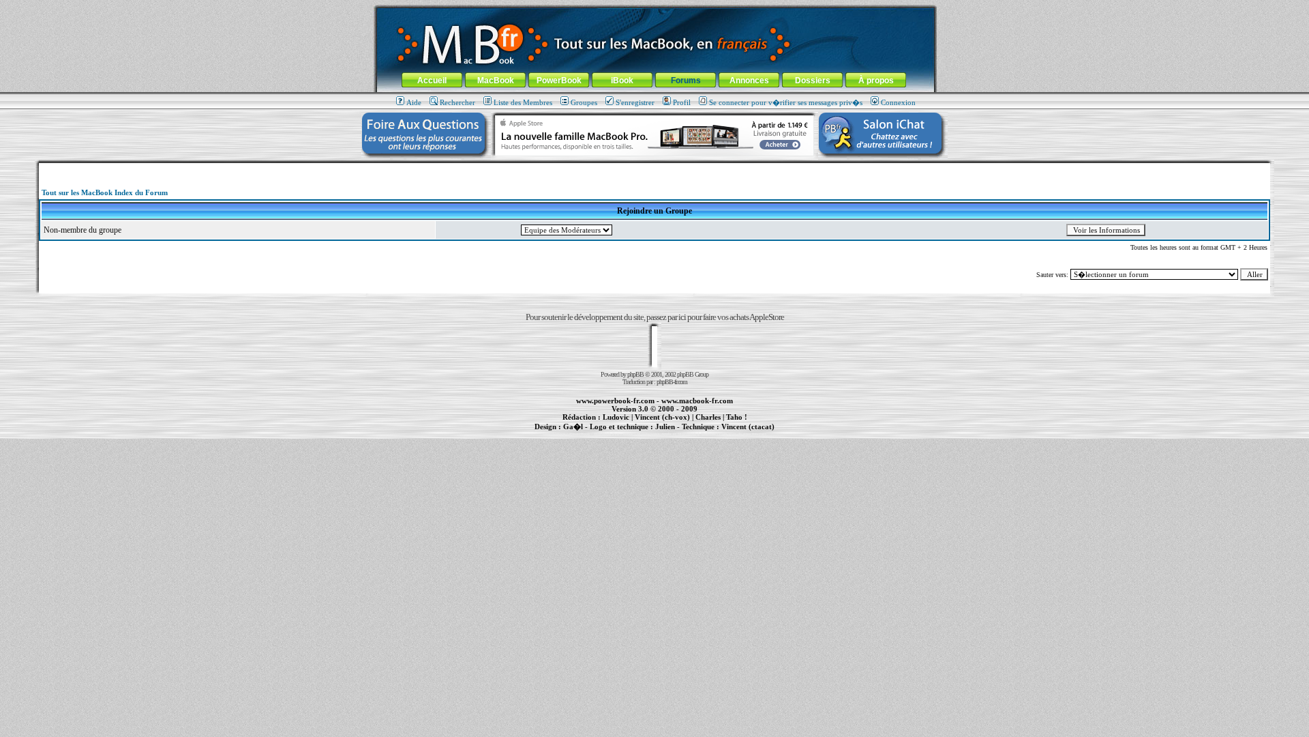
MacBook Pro (606, 434)
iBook (622, 80)
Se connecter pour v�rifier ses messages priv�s (785, 102)
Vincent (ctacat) (747, 426)
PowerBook (559, 80)
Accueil (432, 80)
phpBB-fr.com (672, 382)
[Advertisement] (654, 168)
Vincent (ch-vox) (662, 417)
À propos (876, 80)
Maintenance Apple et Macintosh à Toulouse (676, 434)
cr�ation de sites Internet (742, 434)
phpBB (635, 374)
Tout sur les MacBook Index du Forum (105, 192)
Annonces (749, 80)
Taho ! (736, 417)
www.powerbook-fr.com (615, 400)
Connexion (898, 102)
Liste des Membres (523, 102)
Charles (708, 417)
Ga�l (573, 426)
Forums (686, 80)
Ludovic (616, 417)
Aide (413, 102)
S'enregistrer (635, 102)
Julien (665, 426)
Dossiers (812, 80)
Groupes (584, 102)
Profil (682, 102)
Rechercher (457, 102)
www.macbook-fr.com (697, 400)
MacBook (495, 80)
